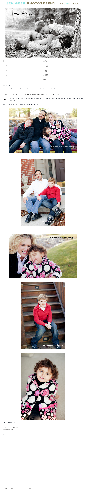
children (46, 65)
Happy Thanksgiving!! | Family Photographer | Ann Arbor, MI (31, 94)
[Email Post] (16, 427)
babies (46, 64)
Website (44, 78)
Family (13, 429)
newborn (46, 69)
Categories (45, 62)
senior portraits (46, 75)
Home (45, 60)
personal (46, 72)
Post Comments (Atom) (13, 480)
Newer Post (5, 477)
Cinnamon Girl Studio (26, 488)
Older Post (81, 477)
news (46, 70)
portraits (46, 74)
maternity (46, 67)
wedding (46, 76)
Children (8, 429)
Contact (44, 79)
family (46, 66)
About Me (45, 61)
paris (46, 71)
